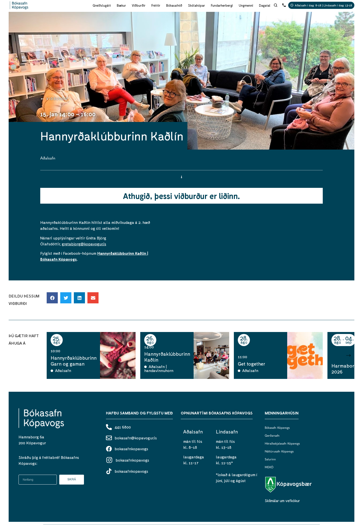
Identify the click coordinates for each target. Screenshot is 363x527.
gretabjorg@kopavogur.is (84, 243)
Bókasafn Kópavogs (277, 428)
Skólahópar (196, 5)
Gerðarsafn (272, 435)
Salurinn (270, 459)
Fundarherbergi (222, 5)
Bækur (121, 5)
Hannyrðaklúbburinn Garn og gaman (74, 361)
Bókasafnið (174, 5)
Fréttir (155, 5)
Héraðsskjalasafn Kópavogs (282, 443)
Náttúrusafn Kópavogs (279, 451)
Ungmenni (246, 5)
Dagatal (264, 5)
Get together (251, 364)
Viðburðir (138, 5)
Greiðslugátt (102, 5)
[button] (52, 297)
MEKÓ (269, 467)
